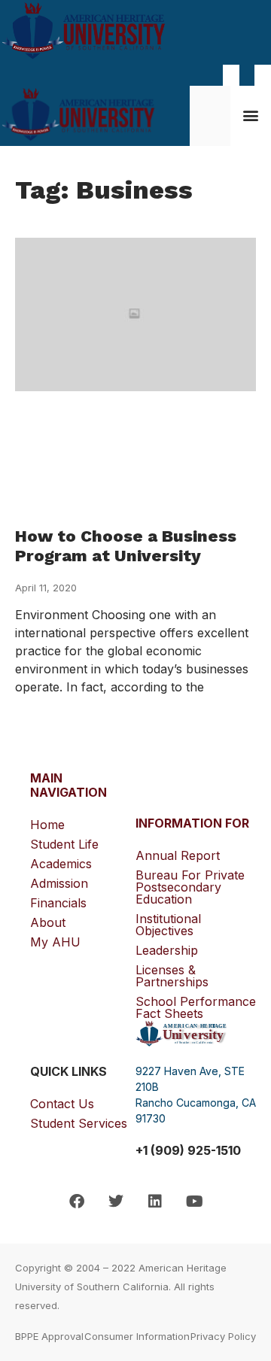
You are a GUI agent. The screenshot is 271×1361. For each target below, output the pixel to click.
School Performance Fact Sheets (196, 1007)
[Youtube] (194, 1201)
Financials (58, 903)
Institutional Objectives (168, 925)
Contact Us (62, 1104)
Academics (61, 864)
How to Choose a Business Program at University (125, 546)
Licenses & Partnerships (172, 976)
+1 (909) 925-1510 (188, 1150)
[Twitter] (116, 1201)
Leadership (167, 950)
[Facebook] (76, 1201)
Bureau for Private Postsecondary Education (190, 887)
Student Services (78, 1123)
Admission (59, 883)
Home (47, 825)
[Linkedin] (155, 1201)
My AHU (55, 942)
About (47, 922)
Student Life (64, 844)
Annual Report (178, 855)
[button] (251, 114)
